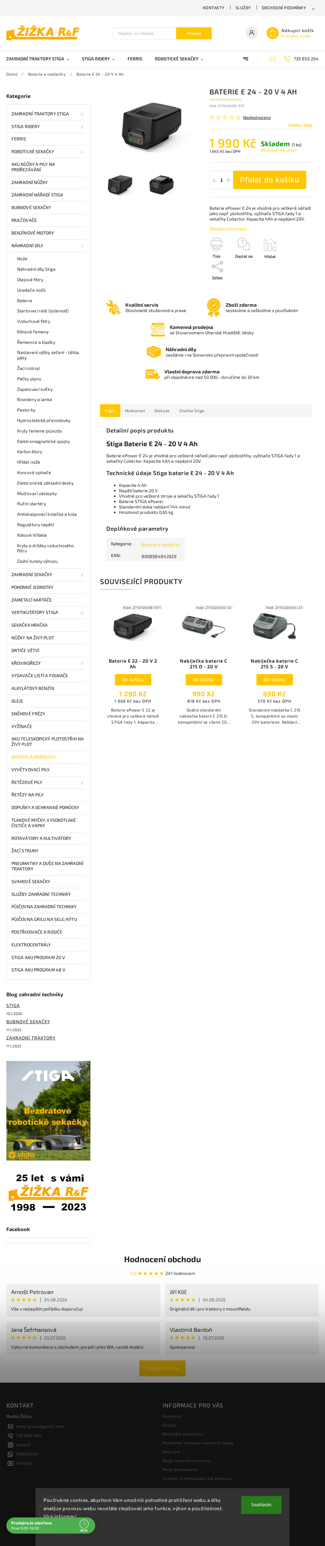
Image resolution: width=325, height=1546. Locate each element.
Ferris (18, 138)
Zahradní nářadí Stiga (37, 194)
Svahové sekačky (30, 881)
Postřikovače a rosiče (36, 932)
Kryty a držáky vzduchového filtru (45, 548)
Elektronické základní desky (45, 483)
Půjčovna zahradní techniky (44, 906)
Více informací (59, 1516)
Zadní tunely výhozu (37, 561)
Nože (22, 258)
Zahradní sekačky (31, 574)
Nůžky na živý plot (32, 637)
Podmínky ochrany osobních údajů (198, 1442)
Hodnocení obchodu (162, 1259)
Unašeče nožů (31, 290)
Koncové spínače (34, 472)
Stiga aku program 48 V (38, 969)
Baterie (24, 300)
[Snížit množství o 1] (214, 180)
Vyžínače (21, 726)
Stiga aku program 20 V (38, 957)
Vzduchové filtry (33, 321)
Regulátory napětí (35, 524)
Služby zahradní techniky (41, 894)
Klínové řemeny (33, 331)
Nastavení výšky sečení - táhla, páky (48, 355)
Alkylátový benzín (32, 688)
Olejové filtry (30, 279)
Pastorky (26, 409)
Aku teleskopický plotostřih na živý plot (47, 741)
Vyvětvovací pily (30, 769)
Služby (243, 7)
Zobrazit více (162, 1368)
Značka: (300, 124)
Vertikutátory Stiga (34, 612)
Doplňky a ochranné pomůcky (45, 807)
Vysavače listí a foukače (39, 675)
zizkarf (23, 1444)
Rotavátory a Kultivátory (41, 838)
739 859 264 (29, 1435)
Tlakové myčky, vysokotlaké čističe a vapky (43, 822)
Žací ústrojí (28, 368)
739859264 (27, 1453)
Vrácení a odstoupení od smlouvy (197, 1478)
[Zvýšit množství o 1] (228, 180)
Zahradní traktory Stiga (40, 113)
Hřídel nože (28, 462)
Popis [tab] (110, 410)
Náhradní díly (27, 245)
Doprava (171, 1451)
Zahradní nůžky (29, 182)
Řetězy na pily (27, 794)
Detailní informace (227, 228)
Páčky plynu (29, 378)
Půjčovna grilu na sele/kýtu (44, 919)
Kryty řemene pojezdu (39, 430)
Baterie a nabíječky (33, 756)
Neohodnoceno (257, 117)
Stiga (13, 1005)
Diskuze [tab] (162, 410)
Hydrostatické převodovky (43, 420)
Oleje (17, 701)
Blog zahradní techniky (186, 1460)
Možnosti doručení (279, 150)
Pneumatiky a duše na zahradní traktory (47, 866)
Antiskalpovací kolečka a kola (47, 514)
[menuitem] (41, 59)
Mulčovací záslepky (37, 493)
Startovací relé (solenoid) (43, 310)
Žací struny (24, 850)
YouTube (24, 1463)
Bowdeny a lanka (34, 399)
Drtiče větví (25, 650)
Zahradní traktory (31, 1037)
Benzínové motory (32, 232)
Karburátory (29, 451)
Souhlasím (261, 1505)
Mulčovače (24, 220)
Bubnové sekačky (31, 207)
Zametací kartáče (31, 600)
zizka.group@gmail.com (40, 1426)
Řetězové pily (26, 782)
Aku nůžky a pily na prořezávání (33, 166)
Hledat (194, 33)
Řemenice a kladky (36, 342)
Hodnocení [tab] (135, 410)
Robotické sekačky (32, 151)
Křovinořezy (26, 663)
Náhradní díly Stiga (36, 269)
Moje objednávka (180, 1469)
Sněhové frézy (28, 713)
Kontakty (214, 7)
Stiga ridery (25, 126)
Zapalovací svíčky (35, 389)
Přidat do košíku (269, 179)
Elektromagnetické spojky (43, 441)
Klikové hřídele (32, 535)
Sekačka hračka (29, 625)
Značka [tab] (191, 410)
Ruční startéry (31, 503)
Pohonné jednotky (32, 587)
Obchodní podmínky (284, 7)
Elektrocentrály (31, 944)
